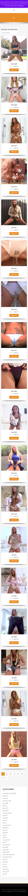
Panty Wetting (6, 857)
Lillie (4, 837)
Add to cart (14, 70)
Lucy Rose (5, 839)
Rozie (4, 866)
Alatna (4, 796)
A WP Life (9, 891)
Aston (4, 803)
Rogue (4, 861)
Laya (4, 835)
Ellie (4, 822)
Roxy (4, 864)
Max (4, 842)
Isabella (5, 827)
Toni (4, 874)
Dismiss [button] (21, 5)
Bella (4, 805)
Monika (5, 847)
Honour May (6, 825)
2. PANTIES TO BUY (8, 793)
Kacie (4, 830)
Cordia (4, 817)
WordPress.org (23, 891)
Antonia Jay (6, 800)
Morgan (5, 849)
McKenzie (5, 844)
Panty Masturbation (8, 854)
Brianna (5, 810)
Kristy (4, 832)
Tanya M (5, 871)
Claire (4, 815)
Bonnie (4, 808)
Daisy (4, 820)
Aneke (4, 798)
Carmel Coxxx (6, 813)
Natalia (4, 852)
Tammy (5, 869)
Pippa (4, 859)
